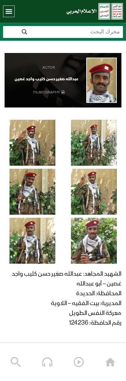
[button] (9, 11)
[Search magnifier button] (24, 32)
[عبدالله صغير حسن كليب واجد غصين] (101, 80)
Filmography (46, 92)
